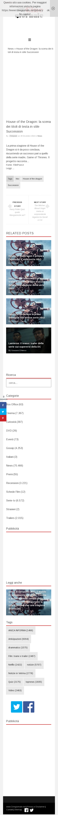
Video (15, 690)
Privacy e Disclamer (36, 807)
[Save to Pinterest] (3, 418)
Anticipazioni (18, 639)
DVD (9, 430)
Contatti (9, 810)
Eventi (9, 439)
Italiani (10, 456)
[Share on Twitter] (3, 412)
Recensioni (12, 483)
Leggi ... (10, 168)
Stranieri (11, 509)
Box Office (12, 404)
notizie (34, 664)
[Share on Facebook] (3, 405)
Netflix (15, 664)
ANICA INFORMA (20, 630)
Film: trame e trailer (21, 656)
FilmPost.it (18, 165)
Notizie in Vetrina (20, 673)
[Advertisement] (29, 85)
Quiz (14, 682)
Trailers (10, 518)
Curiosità (11, 422)
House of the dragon (32, 179)
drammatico (18, 647)
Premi (9, 474)
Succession (13, 185)
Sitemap (18, 810)
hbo (17, 179)
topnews (34, 682)
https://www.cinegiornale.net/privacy (22, 10)
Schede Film (13, 491)
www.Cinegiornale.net (16, 807)
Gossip (10, 448)
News (11, 48)
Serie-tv (10, 500)
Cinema (10, 413)
